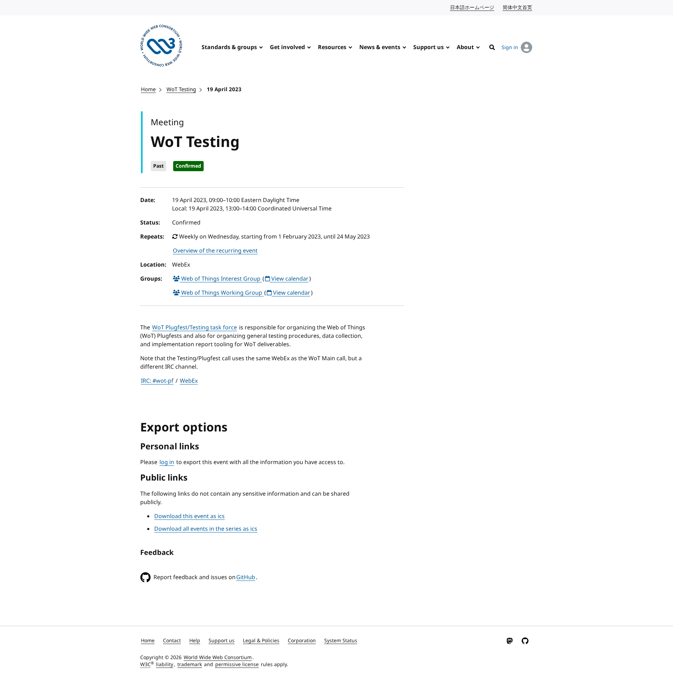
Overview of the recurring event (215, 251)
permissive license (237, 664)
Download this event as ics (189, 516)
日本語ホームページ (472, 7)
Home (148, 89)
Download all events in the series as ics (205, 529)
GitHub (245, 577)
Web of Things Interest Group (221, 279)
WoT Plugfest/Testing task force (194, 327)
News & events (379, 47)
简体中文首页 (518, 7)
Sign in (510, 47)
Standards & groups (229, 47)
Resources (332, 47)
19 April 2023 (224, 89)
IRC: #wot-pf (157, 381)
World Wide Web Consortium (218, 657)
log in (166, 462)
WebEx (189, 381)
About (465, 47)
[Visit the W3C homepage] (161, 47)
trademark (189, 664)
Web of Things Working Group (222, 293)
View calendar (289, 279)
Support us (428, 47)
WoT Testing (181, 89)
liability (164, 664)
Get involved (287, 47)
